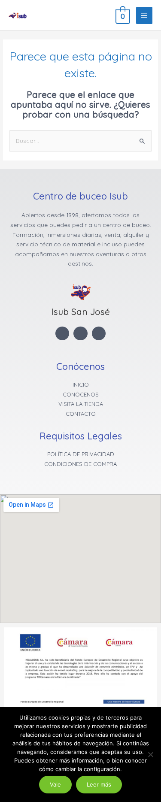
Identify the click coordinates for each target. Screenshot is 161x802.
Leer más (99, 784)
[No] (150, 754)
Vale (55, 784)
